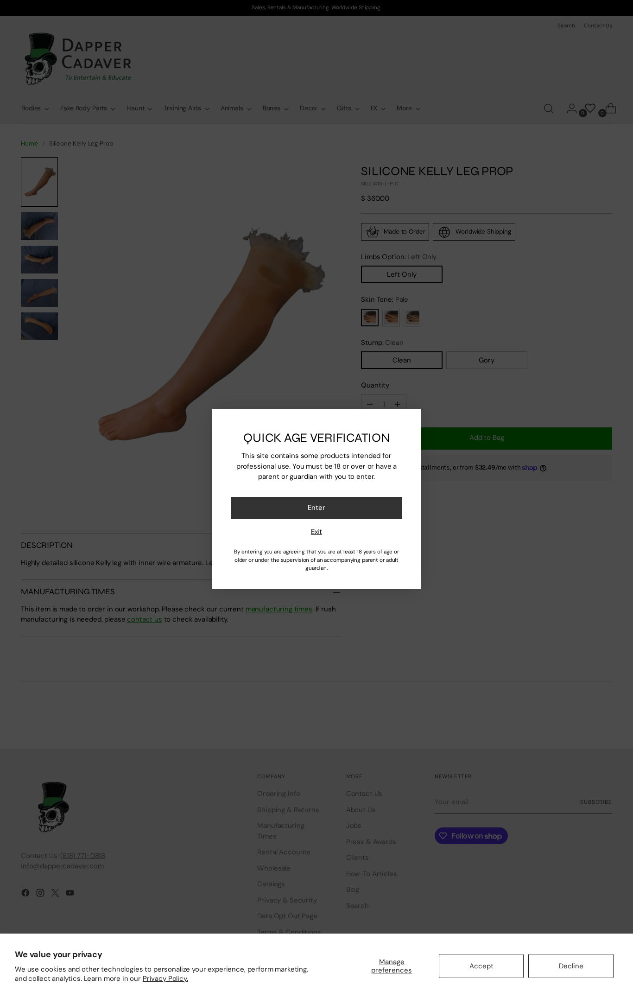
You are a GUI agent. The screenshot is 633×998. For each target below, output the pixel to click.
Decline (571, 966)
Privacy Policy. (165, 978)
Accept (481, 966)
